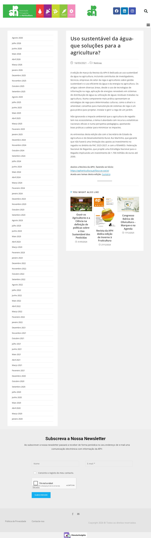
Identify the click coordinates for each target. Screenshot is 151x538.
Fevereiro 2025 (18, 129)
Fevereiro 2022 (18, 317)
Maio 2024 (16, 172)
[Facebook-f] (73, 514)
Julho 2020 (16, 392)
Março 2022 (17, 311)
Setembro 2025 (18, 91)
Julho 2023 (16, 225)
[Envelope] (78, 514)
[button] (146, 11)
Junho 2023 (17, 231)
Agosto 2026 (17, 37)
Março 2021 (17, 365)
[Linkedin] (124, 10)
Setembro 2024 (18, 156)
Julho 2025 (16, 102)
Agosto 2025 (17, 97)
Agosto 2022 (17, 284)
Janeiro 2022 (17, 322)
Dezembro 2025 (19, 75)
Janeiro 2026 (17, 70)
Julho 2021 (16, 343)
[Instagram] (132, 10)
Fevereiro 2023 (18, 252)
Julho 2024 (16, 161)
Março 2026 (17, 64)
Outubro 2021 (18, 338)
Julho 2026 (16, 43)
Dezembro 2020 (19, 376)
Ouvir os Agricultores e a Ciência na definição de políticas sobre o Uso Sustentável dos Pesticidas (81, 226)
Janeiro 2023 (17, 257)
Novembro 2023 (19, 204)
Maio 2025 (16, 113)
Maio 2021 (16, 354)
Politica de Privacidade (15, 521)
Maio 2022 (16, 300)
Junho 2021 (17, 349)
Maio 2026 (16, 54)
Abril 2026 (16, 59)
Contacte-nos (38, 521)
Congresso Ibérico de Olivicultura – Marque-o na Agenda (128, 222)
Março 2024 (17, 182)
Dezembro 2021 (19, 327)
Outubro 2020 (18, 381)
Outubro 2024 (18, 150)
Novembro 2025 (19, 80)
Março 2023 (17, 247)
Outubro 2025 (18, 86)
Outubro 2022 (18, 274)
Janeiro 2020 (17, 419)
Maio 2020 (16, 402)
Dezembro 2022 (19, 263)
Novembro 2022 (19, 268)
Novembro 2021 (19, 333)
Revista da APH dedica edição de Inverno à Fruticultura (104, 235)
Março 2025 (17, 123)
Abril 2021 (16, 360)
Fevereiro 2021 (18, 370)
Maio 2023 (16, 236)
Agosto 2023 (17, 220)
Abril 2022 (16, 306)
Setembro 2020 (18, 386)
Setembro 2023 (18, 215)
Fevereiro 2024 (18, 188)
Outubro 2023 (18, 209)
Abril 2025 (16, 118)
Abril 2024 (16, 177)
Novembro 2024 (19, 145)
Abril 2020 (16, 408)
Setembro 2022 (18, 279)
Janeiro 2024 (17, 193)
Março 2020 (17, 413)
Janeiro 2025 (17, 134)
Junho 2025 (17, 107)
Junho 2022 (17, 295)
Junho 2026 (17, 48)
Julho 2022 (16, 290)
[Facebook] (116, 10)
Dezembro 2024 (19, 139)
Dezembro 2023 (19, 198)
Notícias (98, 63)
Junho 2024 (17, 166)
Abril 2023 (16, 241)
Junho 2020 (17, 397)
